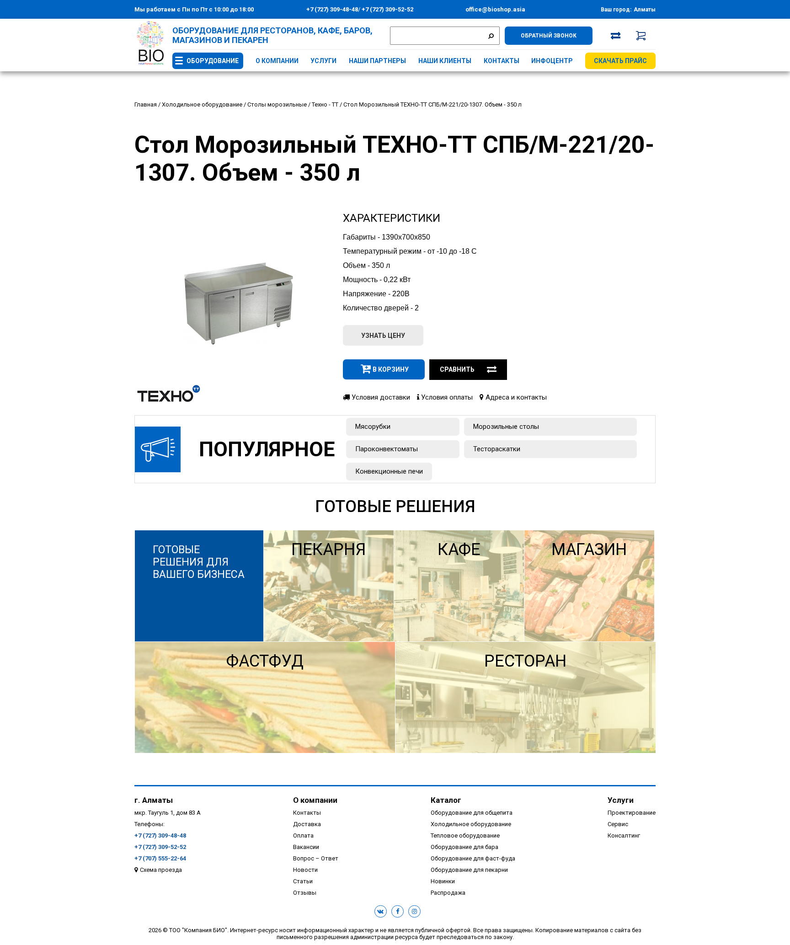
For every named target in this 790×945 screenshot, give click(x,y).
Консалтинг (624, 835)
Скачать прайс (620, 60)
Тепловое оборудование (465, 835)
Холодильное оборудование (471, 824)
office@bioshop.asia (495, 9)
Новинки (443, 881)
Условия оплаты (446, 397)
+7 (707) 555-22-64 (160, 858)
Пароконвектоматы (386, 449)
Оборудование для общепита (471, 812)
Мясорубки (372, 426)
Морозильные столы (506, 426)
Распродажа (448, 892)
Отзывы (304, 892)
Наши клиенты (444, 60)
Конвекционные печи (389, 471)
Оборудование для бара (464, 847)
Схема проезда (161, 869)
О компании (277, 60)
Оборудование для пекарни (469, 869)
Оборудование (213, 60)
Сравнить (457, 369)
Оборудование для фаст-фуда (473, 858)
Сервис (618, 824)
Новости (305, 869)
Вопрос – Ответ (315, 858)
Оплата (303, 835)
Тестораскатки (496, 449)
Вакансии (306, 847)
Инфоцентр (552, 60)
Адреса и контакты (515, 397)
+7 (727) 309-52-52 (386, 9)
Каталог (446, 800)
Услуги (323, 60)
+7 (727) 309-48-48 (332, 9)
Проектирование (632, 812)
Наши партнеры (377, 60)
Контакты (501, 60)
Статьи (303, 881)
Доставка (307, 824)
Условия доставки (380, 397)
